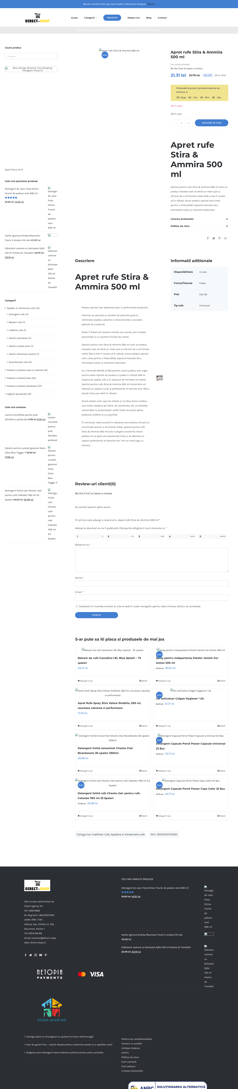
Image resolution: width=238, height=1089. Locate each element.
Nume (79, 577)
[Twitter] (214, 238)
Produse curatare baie (19, 378)
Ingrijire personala (17, 393)
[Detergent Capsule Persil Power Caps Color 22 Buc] (190, 780)
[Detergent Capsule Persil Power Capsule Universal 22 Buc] (190, 736)
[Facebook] (208, 238)
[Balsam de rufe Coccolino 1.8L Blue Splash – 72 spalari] (112, 650)
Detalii (144, 681)
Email (79, 592)
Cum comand (128, 1061)
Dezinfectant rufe (18, 362)
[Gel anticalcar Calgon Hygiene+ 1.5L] (190, 690)
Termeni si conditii (131, 1043)
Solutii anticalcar (18, 338)
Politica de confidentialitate (136, 1039)
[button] (199, 219)
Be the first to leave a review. (187, 68)
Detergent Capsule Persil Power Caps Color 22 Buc (190, 788)
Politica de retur (130, 1057)
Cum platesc (128, 1066)
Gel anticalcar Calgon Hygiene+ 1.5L (180, 698)
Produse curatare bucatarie (22, 386)
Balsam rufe (15, 322)
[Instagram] (35, 955)
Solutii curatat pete (19, 346)
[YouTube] (40, 955)
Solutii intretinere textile (22, 354)
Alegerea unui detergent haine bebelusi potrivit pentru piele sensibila (64, 1052)
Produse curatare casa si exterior (25, 370)
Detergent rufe (17, 314)
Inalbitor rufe (101, 834)
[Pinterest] (219, 238)
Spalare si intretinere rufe (128, 834)
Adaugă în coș (211, 122)
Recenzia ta (83, 544)
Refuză (151, 4)
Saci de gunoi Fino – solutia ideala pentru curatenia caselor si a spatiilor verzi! (69, 1044)
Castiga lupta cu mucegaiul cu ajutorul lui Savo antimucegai (59, 1036)
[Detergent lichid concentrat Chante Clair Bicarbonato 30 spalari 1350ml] (112, 738)
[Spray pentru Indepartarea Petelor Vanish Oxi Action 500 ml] (190, 650)
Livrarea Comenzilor (132, 1070)
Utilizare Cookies (130, 1048)
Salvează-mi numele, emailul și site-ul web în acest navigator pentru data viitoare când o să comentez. (140, 606)
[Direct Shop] (37, 13)
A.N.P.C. (125, 1052)
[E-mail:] (225, 238)
